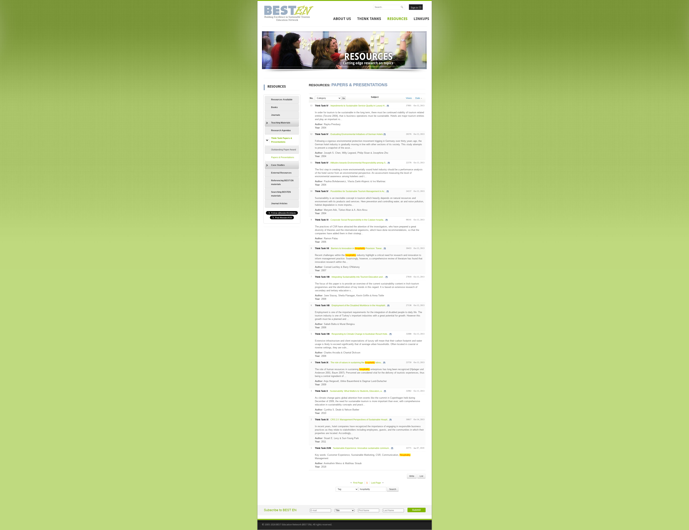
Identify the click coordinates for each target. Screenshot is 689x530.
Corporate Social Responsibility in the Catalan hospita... (358, 220)
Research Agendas (281, 130)
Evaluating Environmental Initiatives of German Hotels (357, 134)
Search (392, 489)
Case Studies (278, 165)
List (421, 476)
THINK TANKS (369, 19)
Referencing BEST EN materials (282, 182)
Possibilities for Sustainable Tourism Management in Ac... (358, 191)
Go (343, 98)
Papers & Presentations (282, 157)
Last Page (376, 483)
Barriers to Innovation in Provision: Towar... (357, 248)
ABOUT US (342, 19)
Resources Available (281, 99)
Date (417, 98)
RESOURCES (397, 19)
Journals (275, 115)
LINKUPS (421, 19)
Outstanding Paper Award (283, 149)
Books (274, 107)
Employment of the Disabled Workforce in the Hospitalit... (359, 305)
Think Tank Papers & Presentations (281, 140)
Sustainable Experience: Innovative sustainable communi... (361, 448)
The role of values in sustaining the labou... (357, 362)
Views (409, 98)
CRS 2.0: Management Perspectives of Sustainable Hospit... (360, 419)
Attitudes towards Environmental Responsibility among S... (358, 163)
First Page (358, 483)
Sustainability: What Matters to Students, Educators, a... (356, 391)
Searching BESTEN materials (281, 194)
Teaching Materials (280, 123)
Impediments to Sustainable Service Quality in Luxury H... (358, 105)
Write (411, 476)
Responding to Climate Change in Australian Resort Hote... (360, 334)
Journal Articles (279, 203)
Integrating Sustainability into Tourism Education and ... (358, 277)
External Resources (281, 173)
